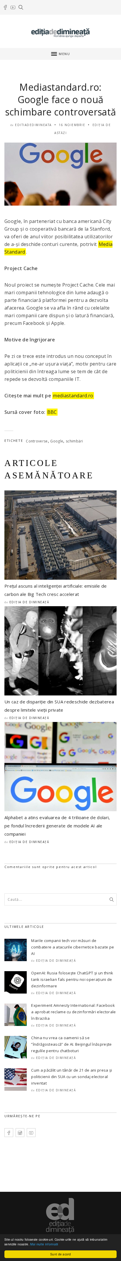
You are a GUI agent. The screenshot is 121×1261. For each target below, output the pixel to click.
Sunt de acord (60, 1254)
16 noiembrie (72, 125)
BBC (52, 412)
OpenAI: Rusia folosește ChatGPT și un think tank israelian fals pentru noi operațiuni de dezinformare (72, 979)
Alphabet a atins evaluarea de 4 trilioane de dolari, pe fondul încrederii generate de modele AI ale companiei (57, 825)
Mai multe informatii (44, 1244)
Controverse (37, 441)
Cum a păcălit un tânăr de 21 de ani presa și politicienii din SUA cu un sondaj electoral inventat (71, 1076)
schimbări (74, 441)
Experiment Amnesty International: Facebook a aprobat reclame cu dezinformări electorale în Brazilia (73, 1012)
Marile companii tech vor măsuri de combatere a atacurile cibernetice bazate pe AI (72, 947)
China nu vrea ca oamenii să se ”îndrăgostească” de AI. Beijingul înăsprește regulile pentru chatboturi (71, 1044)
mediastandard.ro (73, 395)
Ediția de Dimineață (29, 602)
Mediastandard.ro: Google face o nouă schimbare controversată (60, 99)
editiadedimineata (33, 125)
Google (56, 441)
